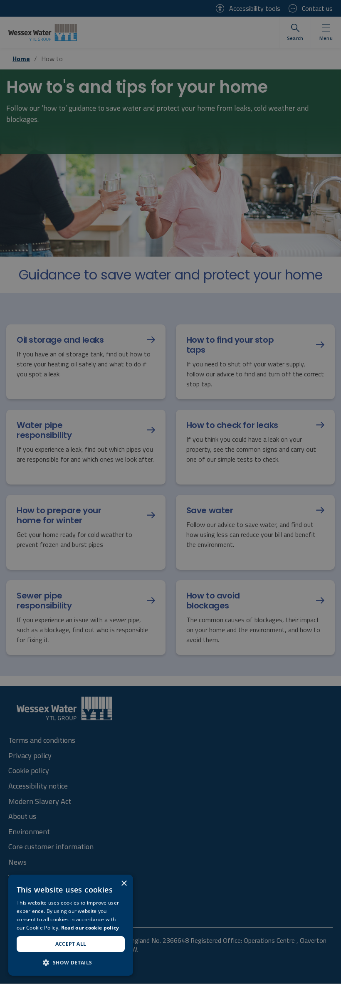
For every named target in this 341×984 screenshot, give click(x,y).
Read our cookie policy (90, 927)
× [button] (124, 883)
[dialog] (70, 925)
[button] (71, 962)
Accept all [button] (70, 943)
